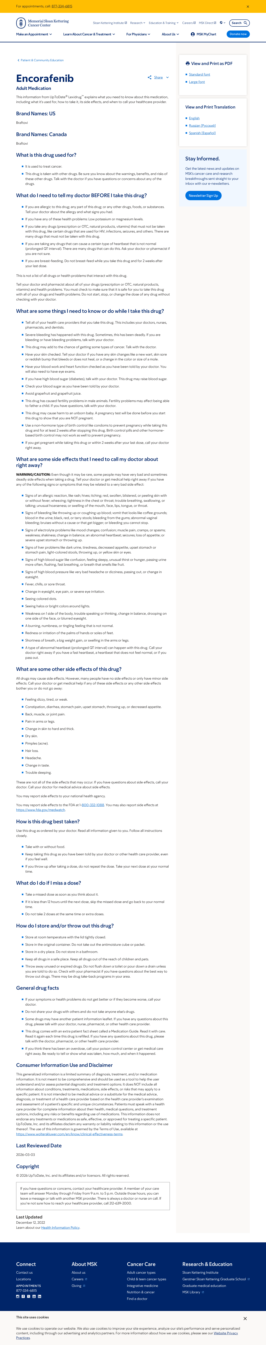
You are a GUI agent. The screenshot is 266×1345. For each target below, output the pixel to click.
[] (202, 126)
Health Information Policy (60, 1228)
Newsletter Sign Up (203, 196)
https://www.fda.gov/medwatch (40, 810)
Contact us (24, 1272)
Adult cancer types (141, 1272)
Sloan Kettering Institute (200, 1272)
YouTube (34, 1296)
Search (236, 22)
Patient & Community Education (42, 60)
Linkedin (39, 1296)
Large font (197, 82)
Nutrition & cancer (141, 1292)
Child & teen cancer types (146, 1279)
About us (78, 1272)
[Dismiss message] (248, 6)
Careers (78, 1279)
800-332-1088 (93, 805)
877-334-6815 (62, 6)
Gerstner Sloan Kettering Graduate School (214, 1279)
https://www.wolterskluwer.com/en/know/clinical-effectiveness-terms (69, 1134)
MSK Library (191, 1292)
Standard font (199, 74)
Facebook (23, 1296)
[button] (138, 22)
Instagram (17, 1296)
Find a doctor (137, 1299)
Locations (23, 1279)
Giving (77, 1286)
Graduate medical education (204, 1286)
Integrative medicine (142, 1286)
